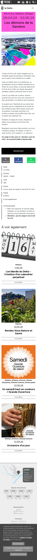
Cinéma (15, 380)
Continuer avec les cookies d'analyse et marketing (18, 549)
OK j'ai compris (18, 544)
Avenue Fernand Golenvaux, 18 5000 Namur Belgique (28, 476)
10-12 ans (9, 14)
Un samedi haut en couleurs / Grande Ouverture (18, 390)
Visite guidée (30, 382)
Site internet (19, 513)
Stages (30, 14)
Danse (30, 380)
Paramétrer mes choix (18, 554)
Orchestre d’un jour (18, 445)
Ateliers (20, 14)
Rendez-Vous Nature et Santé (18, 332)
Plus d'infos (18, 282)
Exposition (6, 382)
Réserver (18, 151)
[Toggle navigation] (33, 8)
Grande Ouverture (18, 382)
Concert (23, 380)
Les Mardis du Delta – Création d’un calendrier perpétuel (18, 274)
